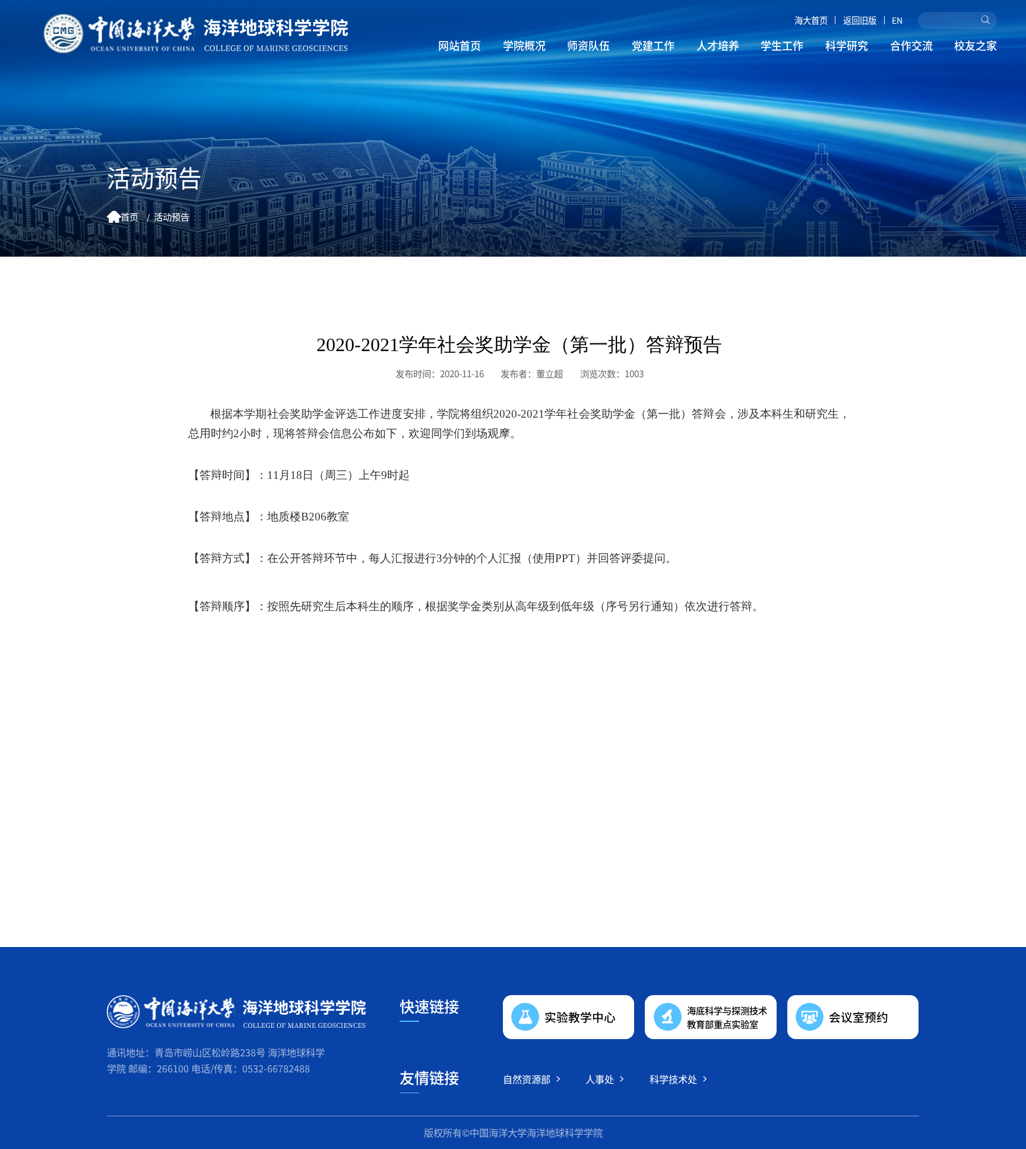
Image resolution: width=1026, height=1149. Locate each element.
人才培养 (717, 45)
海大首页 (811, 20)
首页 (129, 216)
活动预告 (171, 216)
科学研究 (846, 45)
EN (897, 20)
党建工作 (653, 45)
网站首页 (459, 45)
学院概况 (524, 45)
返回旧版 (859, 20)
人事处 (599, 1079)
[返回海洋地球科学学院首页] (195, 33)
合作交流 (911, 45)
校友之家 (975, 45)
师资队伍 (588, 45)
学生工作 (782, 45)
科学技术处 (673, 1079)
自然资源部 (526, 1079)
